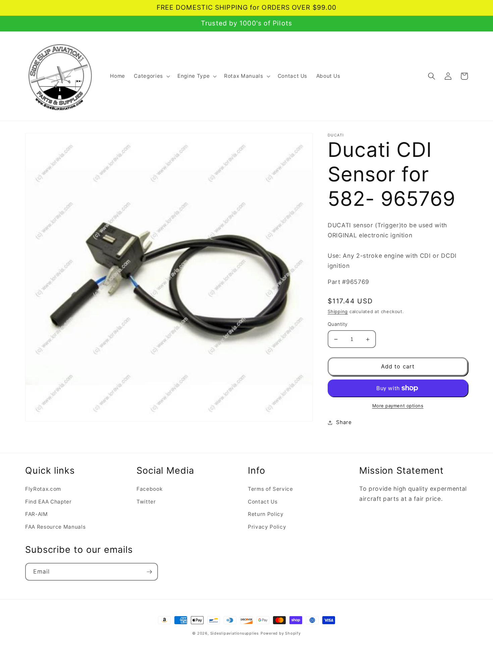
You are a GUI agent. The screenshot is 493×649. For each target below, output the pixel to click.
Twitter (146, 501)
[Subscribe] (149, 572)
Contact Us (263, 501)
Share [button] (343, 422)
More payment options (398, 405)
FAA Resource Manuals (55, 527)
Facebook (149, 489)
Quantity (338, 324)
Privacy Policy (267, 527)
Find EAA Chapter (48, 501)
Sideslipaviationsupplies (234, 633)
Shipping (338, 311)
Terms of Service (270, 489)
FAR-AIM (36, 514)
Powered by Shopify (281, 633)
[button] (151, 76)
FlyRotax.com (43, 489)
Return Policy (266, 514)
